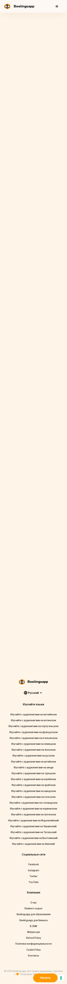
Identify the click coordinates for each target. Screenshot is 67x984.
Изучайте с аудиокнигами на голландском (33, 802)
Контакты (33, 955)
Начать (45, 978)
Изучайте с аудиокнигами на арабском (33, 785)
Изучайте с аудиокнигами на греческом (33, 814)
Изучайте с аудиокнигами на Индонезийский (33, 820)
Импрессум (33, 932)
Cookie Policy (33, 949)
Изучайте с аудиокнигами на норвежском (33, 808)
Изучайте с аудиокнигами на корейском (33, 779)
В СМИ (33, 926)
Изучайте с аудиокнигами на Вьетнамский (34, 838)
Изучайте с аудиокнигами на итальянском (33, 738)
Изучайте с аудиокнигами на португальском (33, 726)
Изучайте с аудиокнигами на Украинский (33, 826)
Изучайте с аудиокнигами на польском (33, 797)
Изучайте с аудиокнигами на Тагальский (34, 832)
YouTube (33, 882)
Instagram (33, 870)
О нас (33, 902)
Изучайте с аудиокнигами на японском (33, 749)
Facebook (33, 864)
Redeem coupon (33, 908)
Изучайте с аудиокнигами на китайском (33, 761)
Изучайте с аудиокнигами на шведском (33, 791)
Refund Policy (33, 937)
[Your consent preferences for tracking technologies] (61, 978)
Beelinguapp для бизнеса (33, 920)
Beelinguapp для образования (34, 914)
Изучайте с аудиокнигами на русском (34, 755)
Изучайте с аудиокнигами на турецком (33, 773)
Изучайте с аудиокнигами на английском (33, 714)
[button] (56, 6)
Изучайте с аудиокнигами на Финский (33, 844)
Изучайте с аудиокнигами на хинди (33, 767)
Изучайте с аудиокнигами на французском (33, 732)
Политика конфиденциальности (33, 943)
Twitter (33, 876)
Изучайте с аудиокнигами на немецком (33, 744)
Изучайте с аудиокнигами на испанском (33, 720)
